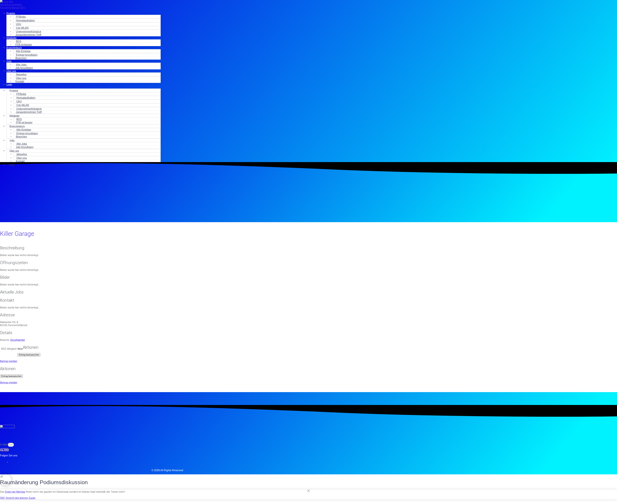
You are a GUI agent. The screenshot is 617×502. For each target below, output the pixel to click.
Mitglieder (11, 37)
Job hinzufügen (24, 68)
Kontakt (19, 81)
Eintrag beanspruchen (29, 355)
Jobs (9, 61)
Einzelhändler (17, 340)
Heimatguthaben (25, 20)
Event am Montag (15, 491)
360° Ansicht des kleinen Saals (17, 498)
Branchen (21, 58)
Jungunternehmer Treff (28, 34)
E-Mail (4, 444)
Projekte (10, 13)
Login (9, 84)
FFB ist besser (23, 44)
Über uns (11, 71)
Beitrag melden (8, 361)
